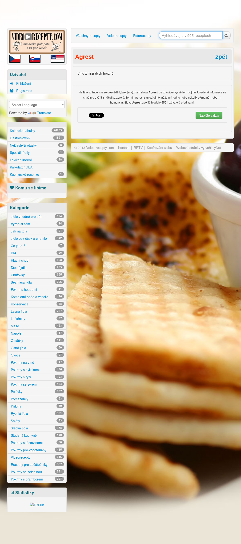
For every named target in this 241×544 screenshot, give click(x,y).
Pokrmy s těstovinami (36, 442)
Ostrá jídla (36, 347)
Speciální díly (36, 152)
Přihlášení (23, 83)
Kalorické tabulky (36, 130)
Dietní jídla (36, 267)
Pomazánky (36, 398)
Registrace (23, 90)
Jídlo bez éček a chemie (36, 238)
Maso (36, 326)
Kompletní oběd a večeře (36, 296)
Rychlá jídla (36, 413)
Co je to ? (36, 245)
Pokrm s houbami (36, 289)
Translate (44, 112)
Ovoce (36, 355)
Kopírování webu (159, 147)
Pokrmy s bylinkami (36, 369)
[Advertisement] (122, 14)
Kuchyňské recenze (36, 174)
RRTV (138, 147)
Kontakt (123, 147)
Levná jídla (36, 311)
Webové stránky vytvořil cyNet (198, 147)
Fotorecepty (142, 35)
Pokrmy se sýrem (36, 384)
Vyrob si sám (36, 223)
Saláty (36, 420)
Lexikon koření (36, 159)
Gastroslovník (36, 138)
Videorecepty (36, 457)
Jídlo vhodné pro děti (36, 216)
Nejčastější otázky (36, 145)
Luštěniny (36, 318)
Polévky (36, 391)
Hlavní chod (36, 260)
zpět (221, 56)
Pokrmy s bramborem (36, 479)
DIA (36, 253)
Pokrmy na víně (36, 362)
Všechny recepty (88, 35)
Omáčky (36, 340)
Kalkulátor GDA (21, 167)
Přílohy (36, 406)
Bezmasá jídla (36, 282)
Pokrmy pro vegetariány (36, 450)
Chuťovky (36, 274)
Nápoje (36, 333)
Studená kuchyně (36, 435)
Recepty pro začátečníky (36, 464)
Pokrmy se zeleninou (36, 471)
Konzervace (36, 304)
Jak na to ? (36, 231)
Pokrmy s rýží (36, 377)
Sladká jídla (36, 428)
